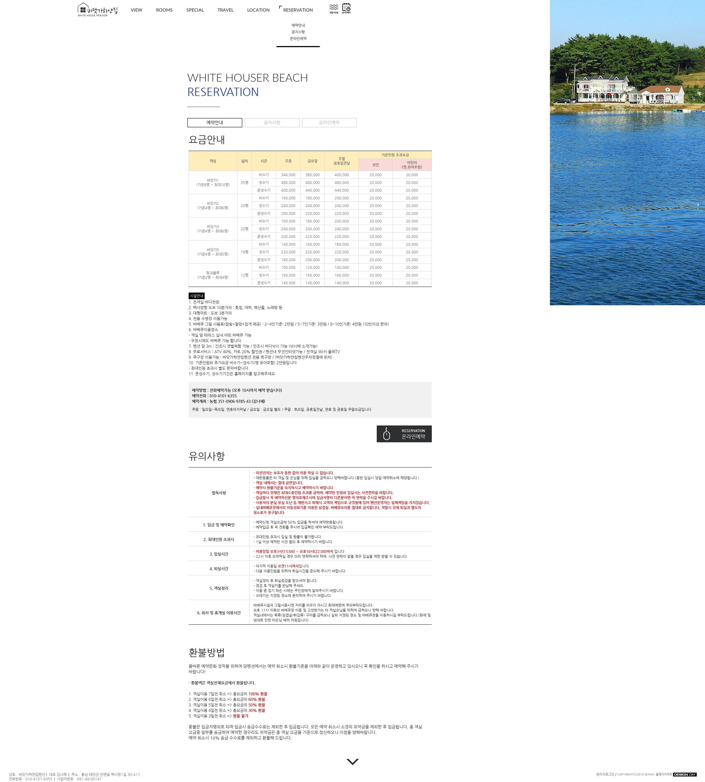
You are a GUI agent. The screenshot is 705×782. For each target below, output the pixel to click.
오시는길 (258, 25)
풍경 (136, 25)
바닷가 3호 (164, 38)
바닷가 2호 (164, 32)
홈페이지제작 (664, 774)
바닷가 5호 (164, 45)
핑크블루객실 (164, 52)
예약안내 (298, 25)
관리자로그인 (605, 774)
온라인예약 (298, 38)
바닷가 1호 (164, 25)
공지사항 (298, 32)
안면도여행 (225, 25)
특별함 (195, 25)
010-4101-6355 (38, 779)
